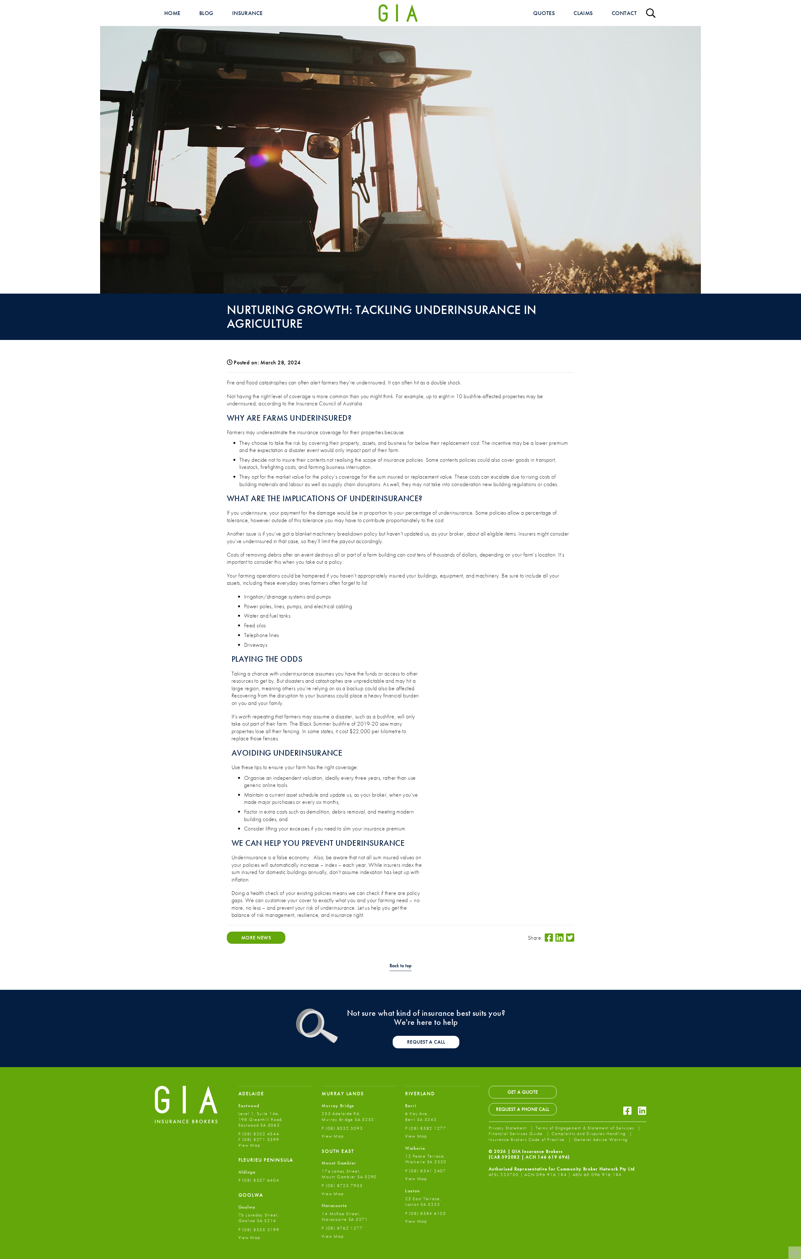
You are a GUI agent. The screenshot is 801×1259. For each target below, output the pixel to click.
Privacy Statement (508, 1128)
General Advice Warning (601, 1139)
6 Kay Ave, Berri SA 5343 (421, 1116)
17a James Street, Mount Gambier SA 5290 (349, 1173)
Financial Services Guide (516, 1133)
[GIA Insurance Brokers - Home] (398, 13)
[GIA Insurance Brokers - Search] (651, 13)
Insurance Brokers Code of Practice (527, 1139)
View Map (249, 1145)
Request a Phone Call (522, 1109)
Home (172, 13)
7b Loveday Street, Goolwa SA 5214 (258, 1217)
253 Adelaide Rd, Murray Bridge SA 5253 (348, 1116)
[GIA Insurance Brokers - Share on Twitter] (570, 937)
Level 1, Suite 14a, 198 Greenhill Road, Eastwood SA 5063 (260, 1119)
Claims (583, 13)
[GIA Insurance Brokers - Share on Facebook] (549, 937)
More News (256, 937)
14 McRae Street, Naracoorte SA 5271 (345, 1216)
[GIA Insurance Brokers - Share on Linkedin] (559, 937)
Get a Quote (523, 1092)
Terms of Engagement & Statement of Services (586, 1128)
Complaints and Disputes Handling (589, 1133)
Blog (206, 13)
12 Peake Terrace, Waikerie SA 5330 (425, 1158)
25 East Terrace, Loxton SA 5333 (423, 1201)
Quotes (544, 13)
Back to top (400, 966)
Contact (624, 13)
